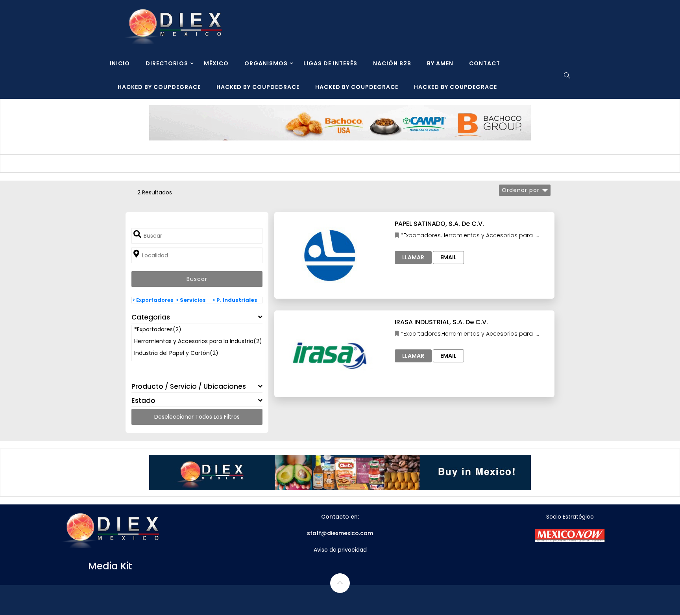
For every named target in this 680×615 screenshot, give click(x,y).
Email (448, 257)
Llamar (413, 257)
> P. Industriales (235, 300)
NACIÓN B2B (392, 63)
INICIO (120, 63)
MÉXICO (216, 63)
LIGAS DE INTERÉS (330, 63)
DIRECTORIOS (167, 63)
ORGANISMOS (266, 63)
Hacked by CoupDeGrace (159, 87)
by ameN (440, 63)
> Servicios (191, 300)
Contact (484, 63)
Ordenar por (521, 190)
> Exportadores (152, 300)
